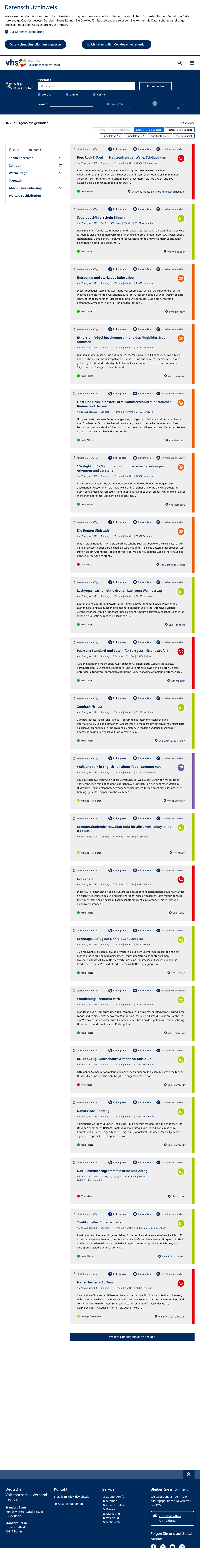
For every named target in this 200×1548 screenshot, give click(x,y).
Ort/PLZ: (43, 104)
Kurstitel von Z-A (135, 135)
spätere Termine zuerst (180, 129)
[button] (132, 123)
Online (74, 94)
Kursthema (44, 79)
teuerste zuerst (184, 135)
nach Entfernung (121, 129)
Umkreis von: (115, 104)
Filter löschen (34, 149)
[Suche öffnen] (180, 63)
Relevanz (100, 129)
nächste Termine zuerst (148, 129)
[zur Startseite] (32, 63)
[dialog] (100, 28)
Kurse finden (155, 86)
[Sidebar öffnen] (192, 63)
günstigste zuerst (160, 135)
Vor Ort (46, 94)
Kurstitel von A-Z (111, 135)
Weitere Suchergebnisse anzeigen (132, 1336)
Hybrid (101, 94)
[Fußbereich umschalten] (189, 1474)
